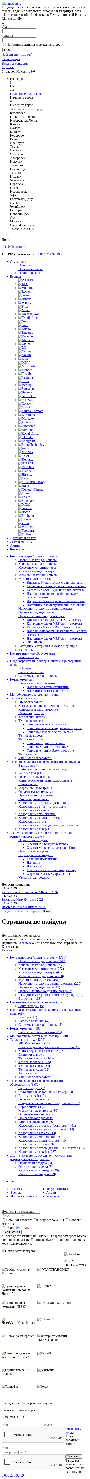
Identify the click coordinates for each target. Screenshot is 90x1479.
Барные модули (29, 765)
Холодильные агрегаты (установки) (44, 803)
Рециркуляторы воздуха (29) (38, 1170)
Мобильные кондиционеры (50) (41, 976)
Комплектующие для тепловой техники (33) (49, 1047)
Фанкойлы (26, 649)
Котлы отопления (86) (25, 1028)
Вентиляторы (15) (31, 1006)
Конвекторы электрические (38, 709)
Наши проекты (29, 273)
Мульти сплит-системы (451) (38, 980)
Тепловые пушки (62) (33, 1069)
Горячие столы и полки (35, 776)
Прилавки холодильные (35, 795)
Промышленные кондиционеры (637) (45, 991)
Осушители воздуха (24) (35, 1163)
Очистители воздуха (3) (35, 1166)
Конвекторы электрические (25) (41, 1051)
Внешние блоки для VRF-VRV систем (54, 620)
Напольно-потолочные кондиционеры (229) (49, 983)
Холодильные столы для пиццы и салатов (48, 825)
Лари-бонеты (28, 784)
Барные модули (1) (31, 1088)
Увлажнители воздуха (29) (37, 1174)
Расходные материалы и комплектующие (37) (50, 995)
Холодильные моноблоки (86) (39, 1136)
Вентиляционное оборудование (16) (36, 1002)
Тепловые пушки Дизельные (48, 747)
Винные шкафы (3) (32, 1095)
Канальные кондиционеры (37, 563)
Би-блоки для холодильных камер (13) (45, 1092)
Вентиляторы (28, 657)
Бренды (16, 1192)
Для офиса (34, 866)
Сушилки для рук (31, 713)
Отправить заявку (73, 1430)
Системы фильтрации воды (38, 676)
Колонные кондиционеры (37, 571)
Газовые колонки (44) (33, 1021)
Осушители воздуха (33, 840)
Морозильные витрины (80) (38, 1110)
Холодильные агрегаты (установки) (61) (47, 1125)
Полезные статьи (30, 269)
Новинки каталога (19, 1220)
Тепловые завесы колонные (47, 724)
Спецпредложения (51, 1220)
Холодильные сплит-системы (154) (43, 1140)
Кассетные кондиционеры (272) (41, 968)
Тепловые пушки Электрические (51, 750)
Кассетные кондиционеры (37, 567)
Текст (10, 1228)
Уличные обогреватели (35, 758)
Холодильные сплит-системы (39, 817)
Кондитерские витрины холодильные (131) (49, 1103)
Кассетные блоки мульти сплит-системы (56, 590)
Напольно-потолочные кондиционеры (46, 608)
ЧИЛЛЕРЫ (35, 642)
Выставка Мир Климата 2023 (23, 899)
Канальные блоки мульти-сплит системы (56, 586)
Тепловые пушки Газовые (46, 743)
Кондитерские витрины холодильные (45, 780)
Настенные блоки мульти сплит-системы (56, 605)
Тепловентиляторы (32, 717)
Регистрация (11, 59)
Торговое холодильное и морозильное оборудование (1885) (37, 1082)
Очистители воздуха (33, 851)
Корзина (8, 67)
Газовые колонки (31, 672)
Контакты (53, 1196)
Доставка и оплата (24, 1196)
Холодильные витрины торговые (42, 806)
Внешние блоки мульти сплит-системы (55, 582)
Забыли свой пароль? (17, 54)
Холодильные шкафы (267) (37, 1151)
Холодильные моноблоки (37, 814)
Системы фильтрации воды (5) (40, 1024)
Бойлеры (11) (27, 1017)
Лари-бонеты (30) (31, 1107)
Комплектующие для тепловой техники (47, 705)
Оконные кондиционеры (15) (39, 987)
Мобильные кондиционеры (38, 575)
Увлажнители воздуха (34, 877)
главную (28, 943)
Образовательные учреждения (49, 874)
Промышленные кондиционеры (41, 616)
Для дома (34, 862)
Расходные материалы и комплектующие (48, 646)
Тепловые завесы (31, 720)
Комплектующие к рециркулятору (51, 870)
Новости (24, 265)
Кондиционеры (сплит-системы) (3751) (38, 957)
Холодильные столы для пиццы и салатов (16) (51, 1148)
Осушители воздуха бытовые (48, 844)
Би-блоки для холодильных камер (42, 769)
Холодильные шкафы (34, 829)
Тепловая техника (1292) (27, 1039)
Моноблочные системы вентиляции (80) (39, 1036)
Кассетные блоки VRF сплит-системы (54, 627)
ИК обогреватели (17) (34, 1043)
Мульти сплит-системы (35, 578)
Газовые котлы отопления (37, 683)
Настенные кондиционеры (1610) (42, 961)
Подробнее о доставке (26, 93)
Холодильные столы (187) (36, 1144)
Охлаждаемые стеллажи (36, 791)
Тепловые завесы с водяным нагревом (54, 728)
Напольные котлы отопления (48, 687)
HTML (24, 1228)
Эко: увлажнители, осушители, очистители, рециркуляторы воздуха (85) (41, 1157)
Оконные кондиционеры (36, 612)
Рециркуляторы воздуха (35, 855)
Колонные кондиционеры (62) (40, 972)
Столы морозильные (33, 799)
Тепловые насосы (31, 735)
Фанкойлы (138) (29, 998)
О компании (19, 1189)
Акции (51, 1192)
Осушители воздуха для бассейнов (52, 847)
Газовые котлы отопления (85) (40, 1032)
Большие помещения (42, 859)
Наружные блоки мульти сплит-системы (56, 601)
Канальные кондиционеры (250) (41, 965)
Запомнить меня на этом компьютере (33, 44)
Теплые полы (28, 754)
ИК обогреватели (31, 702)
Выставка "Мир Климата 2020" (24, 907)
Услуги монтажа (57, 1189)
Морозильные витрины (35, 788)
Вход (6, 63)
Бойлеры (25, 668)
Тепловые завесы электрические (50, 732)
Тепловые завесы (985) (34, 1062)
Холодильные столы (33, 821)
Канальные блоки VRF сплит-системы (55, 623)
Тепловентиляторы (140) (36, 1058)
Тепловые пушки (31, 739)
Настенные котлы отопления (48, 690)
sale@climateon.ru (14, 246)
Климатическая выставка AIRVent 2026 (30, 892)
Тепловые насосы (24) (34, 1065)
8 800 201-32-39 (13, 1475)
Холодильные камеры (34, 810)
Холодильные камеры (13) (37, 1133)
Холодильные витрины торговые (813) (46, 1129)
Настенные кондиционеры (37, 560)
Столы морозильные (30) (36, 1122)
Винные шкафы (30, 773)
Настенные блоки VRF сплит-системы (55, 638)
